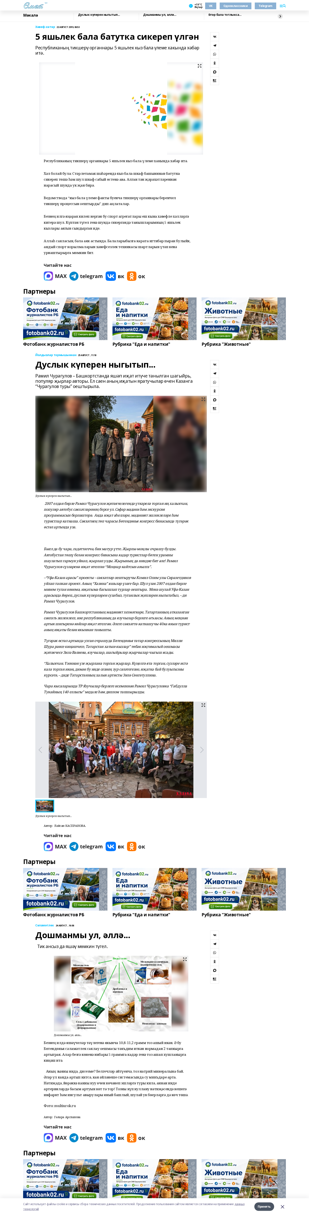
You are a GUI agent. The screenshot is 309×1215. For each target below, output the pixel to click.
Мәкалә (30, 15)
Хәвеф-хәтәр (45, 27)
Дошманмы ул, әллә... (159, 15)
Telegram (265, 6)
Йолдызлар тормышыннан (55, 355)
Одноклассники (235, 6)
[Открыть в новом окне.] (55, 276)
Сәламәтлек (44, 925)
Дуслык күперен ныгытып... (99, 15)
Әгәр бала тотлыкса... (224, 15)
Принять (264, 1206)
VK (211, 6)
